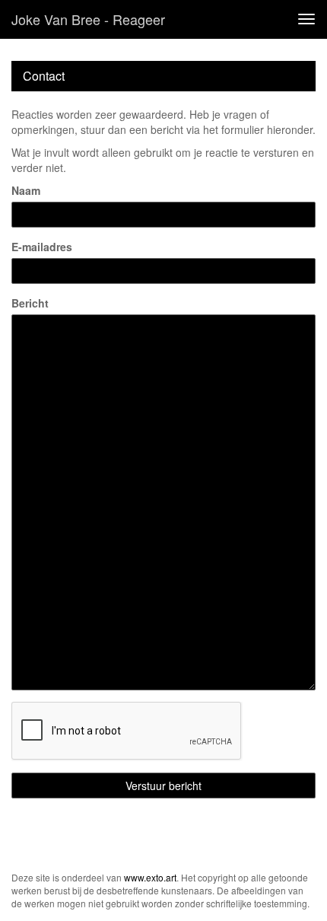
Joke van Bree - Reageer (88, 19)
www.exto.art (150, 877)
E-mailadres (41, 246)
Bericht (30, 303)
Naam (25, 190)
